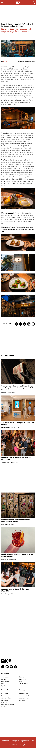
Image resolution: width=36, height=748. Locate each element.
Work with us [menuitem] (4, 700)
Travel (20, 681)
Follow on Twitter (24, 698)
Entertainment (5, 681)
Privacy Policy (23, 745)
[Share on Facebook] (16, 324)
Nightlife (3, 686)
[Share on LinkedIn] (28, 324)
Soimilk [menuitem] (3, 707)
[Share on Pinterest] (24, 324)
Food (2, 683)
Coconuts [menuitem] (4, 702)
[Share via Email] (33, 324)
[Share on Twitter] (20, 324)
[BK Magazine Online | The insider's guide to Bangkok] (18, 2)
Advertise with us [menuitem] (6, 698)
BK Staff (5, 61)
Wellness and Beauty (24, 683)
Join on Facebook (24, 696)
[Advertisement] (18, 13)
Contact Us (22, 700)
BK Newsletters (23, 693)
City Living (4, 679)
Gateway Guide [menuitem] (5, 696)
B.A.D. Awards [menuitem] (5, 693)
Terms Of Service (13, 745)
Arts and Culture (5, 677)
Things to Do (22, 679)
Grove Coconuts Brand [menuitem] (7, 704)
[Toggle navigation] (2, 2)
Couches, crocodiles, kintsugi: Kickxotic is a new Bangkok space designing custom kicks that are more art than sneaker (17, 388)
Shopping (21, 677)
